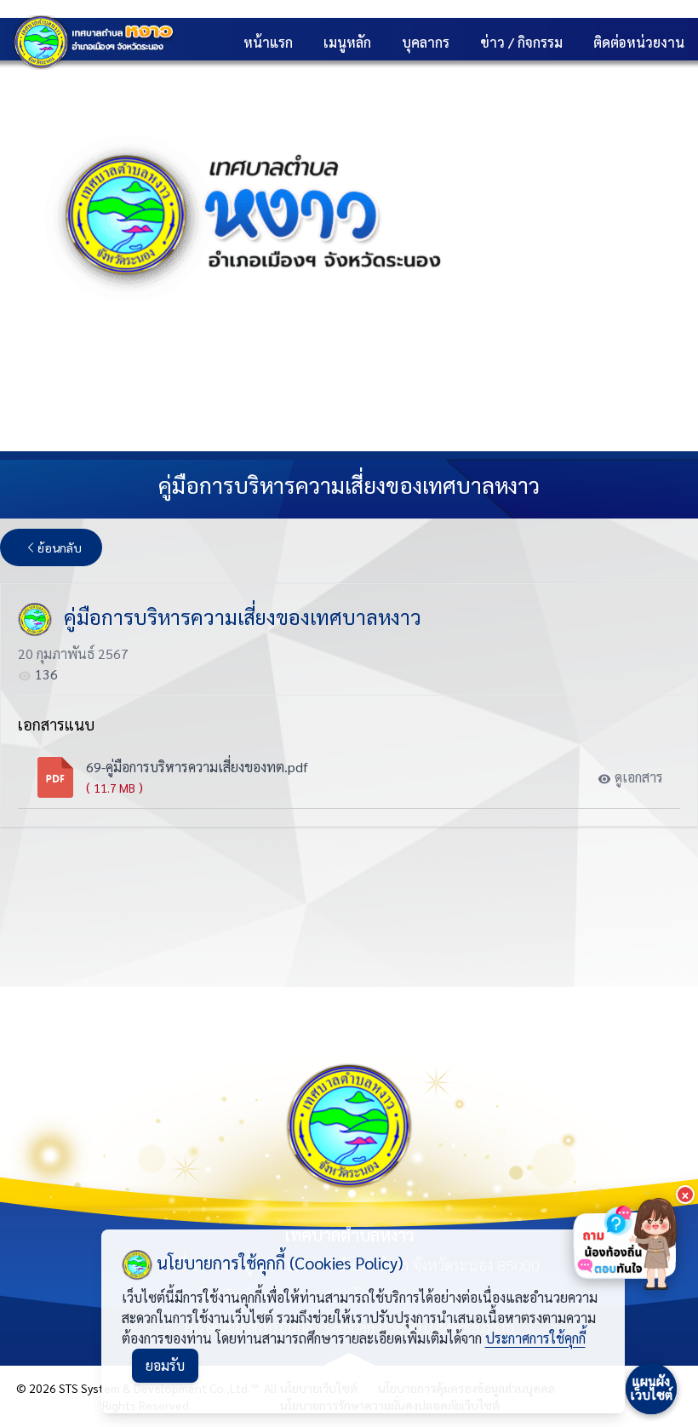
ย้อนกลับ (59, 547)
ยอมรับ (165, 1365)
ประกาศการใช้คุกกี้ (535, 1338)
